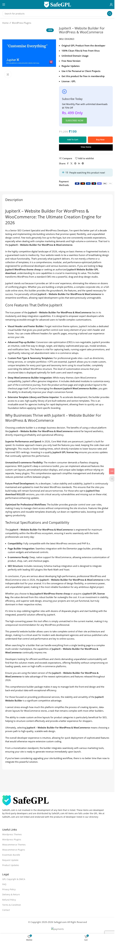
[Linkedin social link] (79, 163)
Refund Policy (9, 899)
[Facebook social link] (67, 163)
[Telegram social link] (83, 163)
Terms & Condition (11, 904)
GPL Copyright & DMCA (13, 879)
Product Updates (10, 865)
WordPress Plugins (21, 22)
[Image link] (25, 799)
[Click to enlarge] (7, 74)
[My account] (111, 5)
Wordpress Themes (12, 834)
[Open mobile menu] (4, 5)
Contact (6, 910)
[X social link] (71, 163)
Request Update (10, 860)
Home (5, 22)
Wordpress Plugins (11, 839)
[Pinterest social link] (75, 163)
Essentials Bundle (11, 854)
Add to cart (72, 139)
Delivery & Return (11, 894)
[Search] (109, 13)
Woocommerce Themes (14, 844)
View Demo (86, 147)
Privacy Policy (9, 889)
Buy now (100, 139)
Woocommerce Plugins (13, 849)
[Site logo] (57, 4)
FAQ (4, 884)
